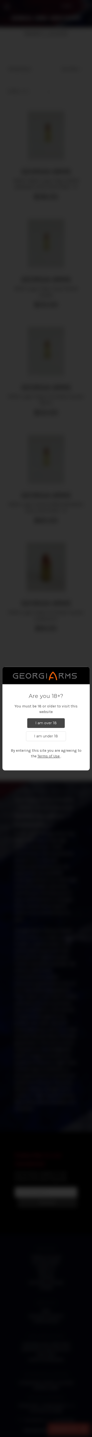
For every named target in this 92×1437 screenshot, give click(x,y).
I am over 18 (46, 723)
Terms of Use (49, 756)
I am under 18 (46, 736)
